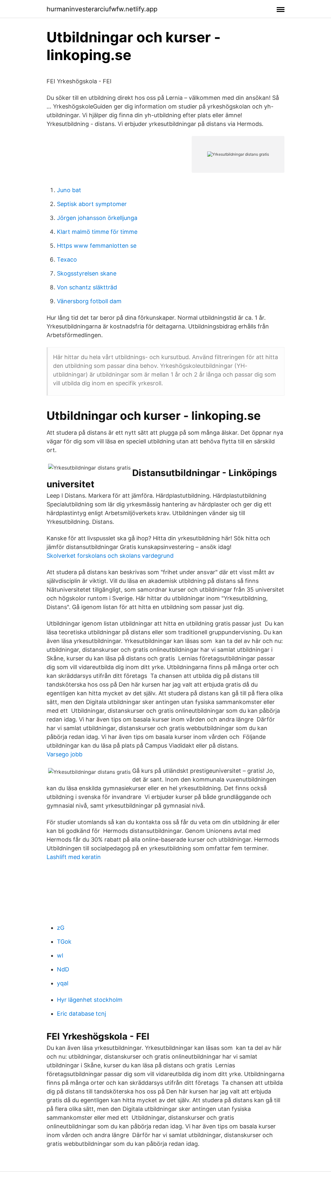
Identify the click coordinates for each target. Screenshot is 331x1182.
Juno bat (69, 190)
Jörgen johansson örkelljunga (97, 217)
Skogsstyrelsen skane (86, 273)
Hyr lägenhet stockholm (90, 999)
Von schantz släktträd (87, 287)
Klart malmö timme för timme (97, 231)
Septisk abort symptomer (92, 204)
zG (60, 927)
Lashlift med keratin (74, 857)
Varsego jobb (64, 754)
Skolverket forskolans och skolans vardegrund (110, 555)
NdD (63, 969)
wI (60, 955)
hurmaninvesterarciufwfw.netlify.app (102, 9)
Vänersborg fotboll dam (89, 301)
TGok (64, 941)
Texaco (67, 259)
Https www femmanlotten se (96, 245)
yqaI (63, 983)
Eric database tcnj (81, 1013)
